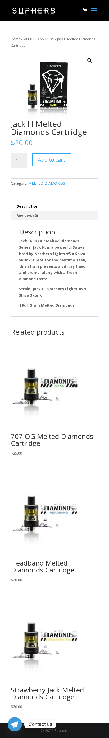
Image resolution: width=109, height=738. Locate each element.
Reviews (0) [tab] (27, 215)
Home (15, 39)
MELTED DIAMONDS (38, 39)
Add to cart (51, 159)
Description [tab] (27, 206)
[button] (89, 60)
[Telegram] (15, 724)
